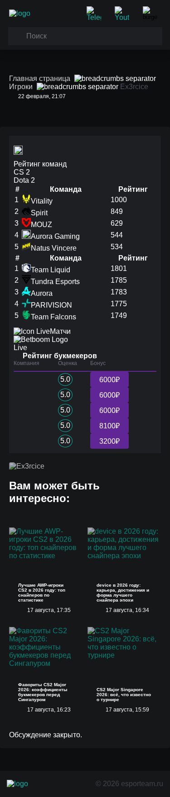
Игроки (21, 86)
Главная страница (39, 78)
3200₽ (109, 441)
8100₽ (109, 426)
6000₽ (109, 380)
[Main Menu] (152, 14)
